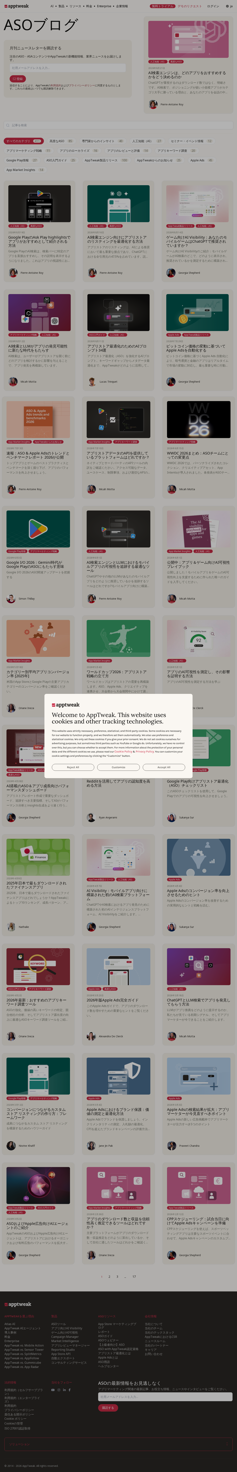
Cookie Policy (123, 751)
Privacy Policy (145, 751)
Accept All (164, 767)
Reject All (73, 767)
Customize (118, 767)
